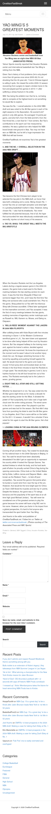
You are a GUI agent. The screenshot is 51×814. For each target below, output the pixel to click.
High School (8, 781)
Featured (6, 770)
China (28, 530)
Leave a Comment (32, 34)
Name (6, 585)
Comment (7, 553)
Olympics (6, 789)
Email (6, 595)
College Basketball (10, 763)
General (13, 530)
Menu (8, 14)
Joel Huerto (7, 722)
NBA (18, 530)
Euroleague (7, 766)
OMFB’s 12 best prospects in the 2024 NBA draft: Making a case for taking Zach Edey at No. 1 (25, 733)
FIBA (5, 774)
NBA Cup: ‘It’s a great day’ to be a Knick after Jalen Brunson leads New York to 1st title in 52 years (25, 704)
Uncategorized (9, 792)
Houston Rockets (38, 530)
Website (6, 606)
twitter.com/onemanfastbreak (15, 522)
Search (6, 639)
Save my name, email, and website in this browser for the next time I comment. (21, 621)
